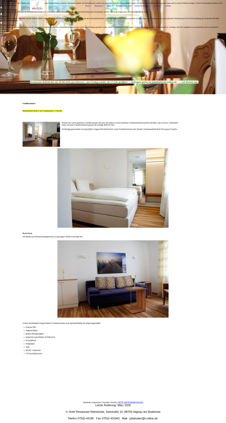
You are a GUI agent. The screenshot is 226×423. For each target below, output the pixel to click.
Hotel (109, 6)
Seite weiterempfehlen (130, 402)
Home (87, 6)
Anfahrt (168, 6)
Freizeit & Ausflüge (142, 6)
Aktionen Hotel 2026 (124, 6)
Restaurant (98, 6)
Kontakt (157, 6)
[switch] (1, 14)
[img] (37, 6)
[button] (113, 29)
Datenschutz (4, 36)
